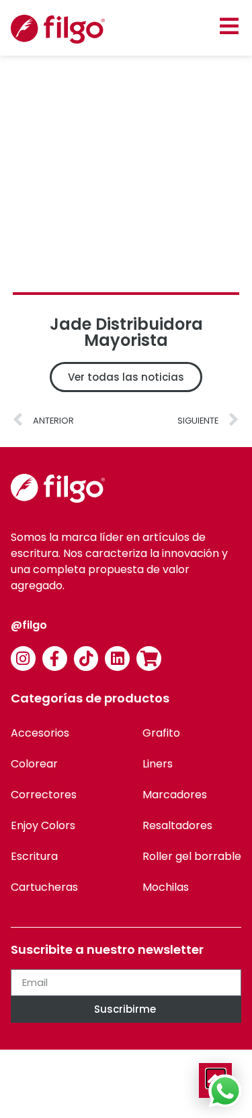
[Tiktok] (86, 658)
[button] (228, 25)
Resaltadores (177, 825)
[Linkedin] (117, 658)
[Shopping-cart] (148, 658)
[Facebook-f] (54, 658)
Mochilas (165, 887)
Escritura (34, 856)
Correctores (44, 794)
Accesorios (40, 733)
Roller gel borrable (191, 856)
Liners (157, 763)
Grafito (161, 733)
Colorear (34, 763)
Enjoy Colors (43, 825)
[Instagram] (23, 658)
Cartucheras (44, 887)
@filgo (29, 625)
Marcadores (174, 794)
